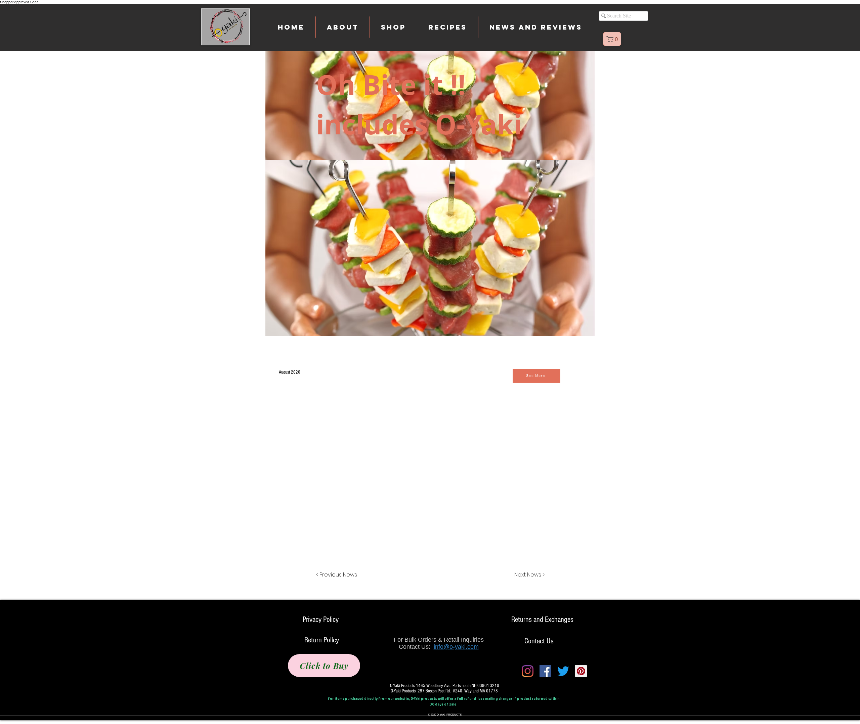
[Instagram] (527, 671)
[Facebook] (545, 671)
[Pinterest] (581, 671)
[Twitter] (563, 671)
